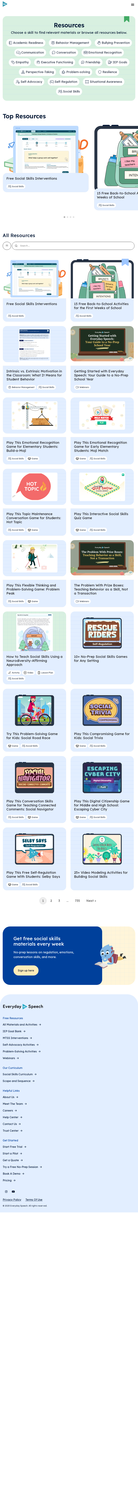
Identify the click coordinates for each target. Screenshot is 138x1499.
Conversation (66, 52)
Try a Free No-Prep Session (20, 1167)
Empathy (22, 62)
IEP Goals (120, 62)
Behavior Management (72, 43)
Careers (8, 1110)
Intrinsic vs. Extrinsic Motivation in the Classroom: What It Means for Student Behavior (34, 375)
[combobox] (73, 246)
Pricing (7, 1180)
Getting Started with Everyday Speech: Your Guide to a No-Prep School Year (101, 375)
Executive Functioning (57, 62)
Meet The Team (13, 1103)
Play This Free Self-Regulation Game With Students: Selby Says (33, 874)
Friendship (92, 62)
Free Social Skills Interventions (31, 178)
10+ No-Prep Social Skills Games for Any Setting (100, 658)
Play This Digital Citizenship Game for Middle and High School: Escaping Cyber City (102, 805)
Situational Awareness (106, 82)
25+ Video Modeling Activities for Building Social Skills (101, 874)
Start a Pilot (10, 1153)
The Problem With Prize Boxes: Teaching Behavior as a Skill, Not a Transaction (101, 589)
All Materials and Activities (20, 1024)
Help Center (10, 1117)
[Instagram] (6, 1191)
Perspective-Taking (40, 72)
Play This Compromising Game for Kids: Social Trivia (102, 736)
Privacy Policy (12, 1199)
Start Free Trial (12, 1146)
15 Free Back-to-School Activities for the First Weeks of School (101, 306)
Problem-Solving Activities (20, 1051)
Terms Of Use (34, 1199)
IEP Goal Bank (12, 1031)
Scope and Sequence (17, 1081)
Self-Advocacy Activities (19, 1044)
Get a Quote (11, 1160)
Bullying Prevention (116, 43)
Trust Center (11, 1130)
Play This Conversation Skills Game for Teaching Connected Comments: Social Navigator (31, 805)
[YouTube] (13, 1191)
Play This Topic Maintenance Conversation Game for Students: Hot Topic (33, 518)
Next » (91, 901)
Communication (32, 52)
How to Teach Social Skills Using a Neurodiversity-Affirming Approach (34, 660)
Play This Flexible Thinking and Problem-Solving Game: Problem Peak (33, 589)
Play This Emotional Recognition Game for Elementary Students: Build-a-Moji (32, 446)
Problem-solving (78, 72)
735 (77, 901)
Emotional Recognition (105, 52)
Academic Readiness (28, 43)
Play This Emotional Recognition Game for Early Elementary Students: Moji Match (100, 446)
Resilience (109, 72)
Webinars (9, 1058)
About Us (8, 1097)
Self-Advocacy (31, 82)
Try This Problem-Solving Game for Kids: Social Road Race (32, 736)
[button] (64, 217)
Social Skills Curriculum (18, 1074)
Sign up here (26, 970)
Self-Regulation (66, 82)
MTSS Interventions (15, 1038)
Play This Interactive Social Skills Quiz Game (101, 516)
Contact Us (10, 1124)
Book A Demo (11, 1173)
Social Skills (71, 91)
